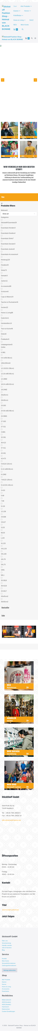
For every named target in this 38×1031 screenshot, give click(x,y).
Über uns (5, 940)
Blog (3, 950)
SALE (31, 20)
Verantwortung (6, 943)
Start (15, 6)
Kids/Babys (17, 15)
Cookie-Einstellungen (8, 1011)
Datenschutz (6, 1009)
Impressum (5, 1007)
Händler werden (7, 945)
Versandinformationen (8, 963)
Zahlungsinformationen (9, 965)
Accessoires (5, 989)
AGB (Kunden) (6, 1002)
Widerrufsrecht (6, 1000)
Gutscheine (5, 991)
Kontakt (4, 958)
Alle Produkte (25, 6)
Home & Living (18, 20)
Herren (26, 11)
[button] (22, 29)
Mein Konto (25, 25)
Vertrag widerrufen (10, 970)
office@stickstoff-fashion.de (11, 820)
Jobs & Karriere (6, 948)
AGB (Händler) (6, 1004)
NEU (15, 25)
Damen (16, 11)
